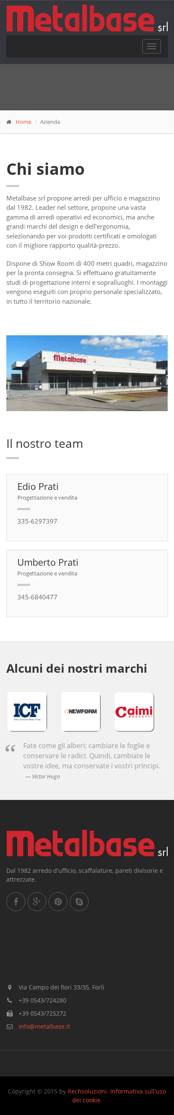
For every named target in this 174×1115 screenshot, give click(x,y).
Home (23, 122)
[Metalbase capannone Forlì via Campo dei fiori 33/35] (87, 373)
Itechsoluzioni (87, 1091)
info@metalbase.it (44, 1026)
